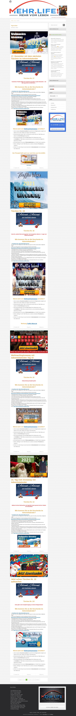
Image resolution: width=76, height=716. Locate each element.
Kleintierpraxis (60, 17)
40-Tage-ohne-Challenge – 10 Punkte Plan (17, 698)
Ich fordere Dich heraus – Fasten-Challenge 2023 (18, 699)
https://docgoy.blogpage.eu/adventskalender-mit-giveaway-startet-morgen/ (25, 95)
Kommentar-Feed (53, 107)
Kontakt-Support (44, 712)
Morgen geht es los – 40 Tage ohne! (16, 697)
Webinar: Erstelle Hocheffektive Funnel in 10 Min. (18, 706)
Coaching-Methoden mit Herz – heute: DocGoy (17, 707)
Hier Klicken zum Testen (57, 129)
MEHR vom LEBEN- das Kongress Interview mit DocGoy (19, 701)
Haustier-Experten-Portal (56, 34)
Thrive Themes (45, 714)
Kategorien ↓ (29, 167)
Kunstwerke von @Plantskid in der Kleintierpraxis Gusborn (56, 62)
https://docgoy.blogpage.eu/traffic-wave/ (21, 108)
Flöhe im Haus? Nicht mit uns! (56, 38)
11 (34, 679)
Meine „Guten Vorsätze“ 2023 (15, 703)
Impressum (31, 712)
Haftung (38, 712)
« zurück (20, 679)
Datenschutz (35, 712)
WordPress (51, 714)
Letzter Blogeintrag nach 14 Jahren (16, 690)
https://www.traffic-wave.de (24, 91)
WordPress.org (53, 109)
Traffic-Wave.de (32, 323)
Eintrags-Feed (53, 105)
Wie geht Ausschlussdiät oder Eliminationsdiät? (55, 71)
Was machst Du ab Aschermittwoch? (16, 702)
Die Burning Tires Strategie (15, 708)
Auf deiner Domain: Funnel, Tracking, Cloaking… (18, 704)
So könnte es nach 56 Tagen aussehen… (16, 695)
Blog (57, 17)
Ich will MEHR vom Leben (52, 707)
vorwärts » (37, 679)
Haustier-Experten (53, 17)
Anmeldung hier (15, 91)
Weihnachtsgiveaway (30, 129)
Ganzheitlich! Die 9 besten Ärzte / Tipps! (17, 694)
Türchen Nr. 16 (18, 211)
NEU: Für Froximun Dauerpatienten (16, 691)
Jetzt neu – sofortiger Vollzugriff (15, 693)
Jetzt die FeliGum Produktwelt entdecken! (56, 53)
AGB (40, 712)
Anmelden (52, 103)
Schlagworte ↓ (41, 167)
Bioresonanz (63, 17)
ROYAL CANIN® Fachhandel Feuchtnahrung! (55, 45)
